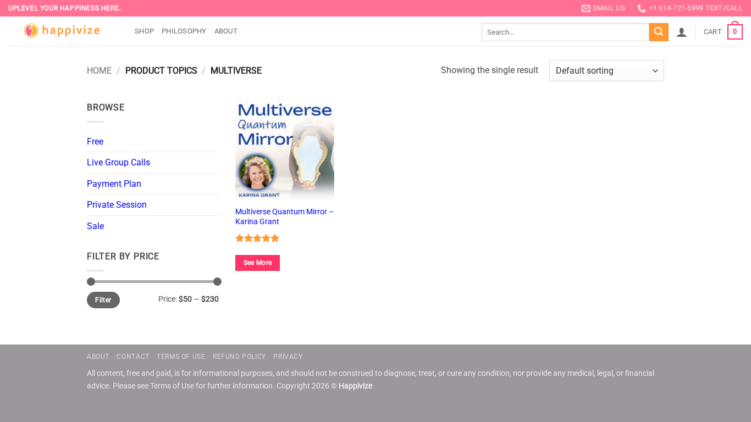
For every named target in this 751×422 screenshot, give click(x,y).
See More (258, 262)
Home (99, 70)
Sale (95, 226)
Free (95, 141)
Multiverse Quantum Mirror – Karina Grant (284, 217)
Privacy (287, 356)
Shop (144, 31)
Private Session (117, 204)
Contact (133, 356)
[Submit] (658, 32)
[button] (681, 32)
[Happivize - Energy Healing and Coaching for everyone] (63, 32)
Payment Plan (114, 184)
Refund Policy (239, 356)
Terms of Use (181, 356)
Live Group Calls (118, 162)
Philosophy (184, 31)
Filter (103, 300)
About (226, 31)
